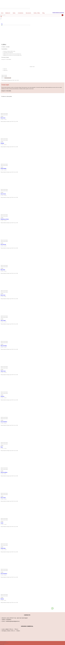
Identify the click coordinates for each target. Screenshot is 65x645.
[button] (4, 75)
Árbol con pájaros (4, 472)
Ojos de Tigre (3, 497)
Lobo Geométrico (4, 573)
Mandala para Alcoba (5, 219)
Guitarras (2, 396)
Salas (14, 12)
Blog (43, 12)
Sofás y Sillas (37, 12)
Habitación (7, 12)
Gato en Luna (3, 193)
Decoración (28, 12)
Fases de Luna (3, 244)
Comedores (20, 12)
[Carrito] (0, 17)
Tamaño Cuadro (32, 66)
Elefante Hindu (3, 168)
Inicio (2, 12)
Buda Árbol (3, 269)
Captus (2, 522)
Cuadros (2, 116)
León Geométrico (4, 421)
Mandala (2, 143)
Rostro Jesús (3, 295)
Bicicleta (2, 598)
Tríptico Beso (3, 548)
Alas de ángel (3, 320)
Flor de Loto (3, 117)
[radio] (33, 69)
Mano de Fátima (4, 345)
